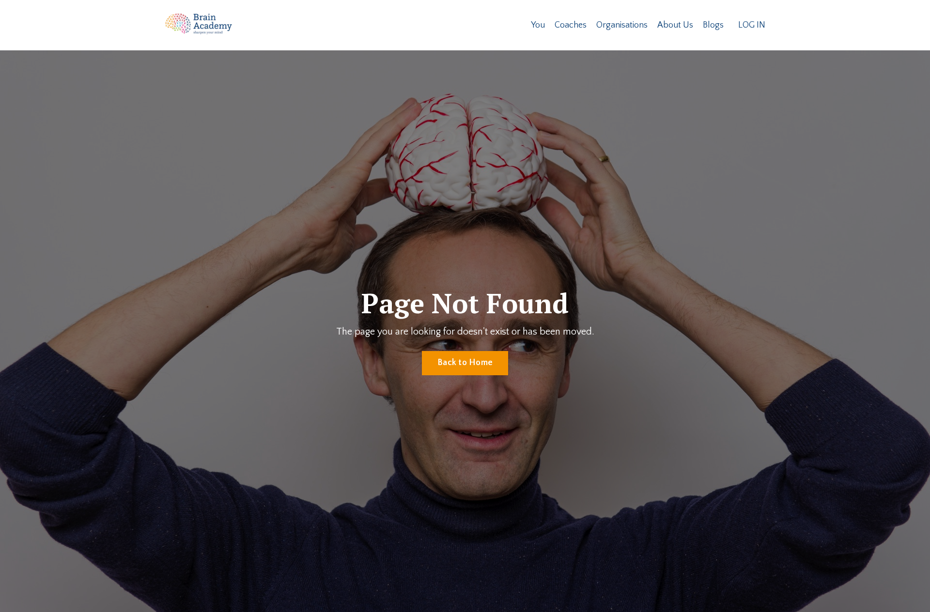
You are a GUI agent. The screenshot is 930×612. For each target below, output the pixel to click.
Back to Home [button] (465, 362)
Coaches (571, 25)
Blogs (713, 25)
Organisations (622, 25)
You (538, 25)
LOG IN (751, 25)
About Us (675, 25)
